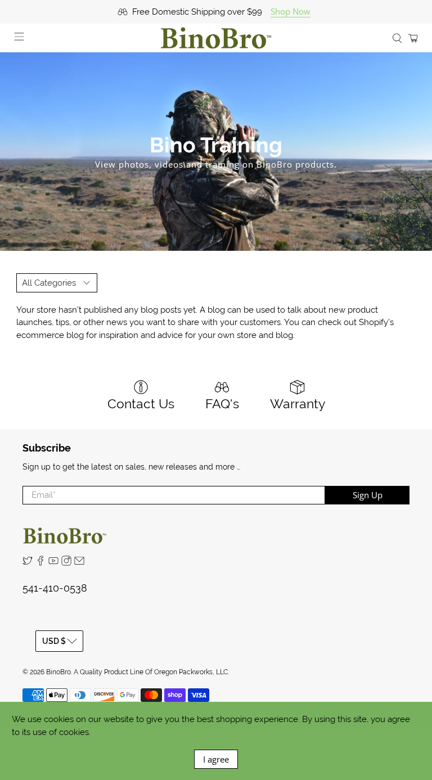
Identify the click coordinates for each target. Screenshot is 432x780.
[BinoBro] (216, 37)
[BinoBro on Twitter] (27, 562)
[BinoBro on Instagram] (66, 562)
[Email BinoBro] (79, 562)
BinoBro (58, 672)
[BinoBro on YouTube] (53, 562)
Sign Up (367, 495)
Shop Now (290, 11)
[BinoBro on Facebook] (40, 562)
